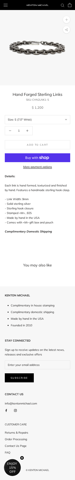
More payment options (37, 167)
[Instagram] (15, 410)
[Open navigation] (6, 5)
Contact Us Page (16, 446)
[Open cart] (69, 5)
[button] (12, 467)
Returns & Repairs (16, 432)
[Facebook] (6, 410)
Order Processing (16, 439)
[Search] (62, 5)
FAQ (7, 452)
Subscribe (19, 377)
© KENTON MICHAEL (37, 470)
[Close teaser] (22, 458)
